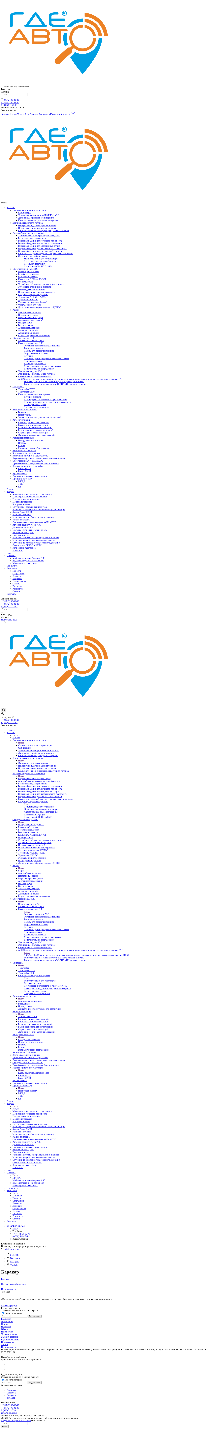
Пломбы (22, 443)
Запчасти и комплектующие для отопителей (39, 417)
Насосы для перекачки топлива (39, 351)
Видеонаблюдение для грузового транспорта (40, 241)
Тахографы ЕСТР (26, 389)
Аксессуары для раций (29, 328)
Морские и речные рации (30, 317)
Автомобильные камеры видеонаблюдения (39, 235)
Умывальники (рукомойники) (32, 302)
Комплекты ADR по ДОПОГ (32, 279)
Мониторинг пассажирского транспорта (32, 494)
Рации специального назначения (34, 335)
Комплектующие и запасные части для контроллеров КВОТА (54, 381)
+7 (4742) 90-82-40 (10, 100)
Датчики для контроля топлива (28, 223)
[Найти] (2, 98)
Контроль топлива (21, 504)
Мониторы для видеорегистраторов (41, 258)
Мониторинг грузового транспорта (30, 496)
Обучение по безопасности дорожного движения (36, 542)
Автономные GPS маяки (24, 450)
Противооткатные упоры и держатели (36, 292)
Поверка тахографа (22, 535)
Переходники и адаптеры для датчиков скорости (47, 402)
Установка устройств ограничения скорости (34, 540)
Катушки (28, 356)
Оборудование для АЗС (25, 338)
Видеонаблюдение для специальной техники (40, 251)
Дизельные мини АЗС (23, 527)
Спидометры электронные (37, 407)
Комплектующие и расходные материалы (38, 220)
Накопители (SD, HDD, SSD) (38, 266)
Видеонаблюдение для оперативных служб (39, 246)
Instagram (14, 1261)
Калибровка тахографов (24, 548)
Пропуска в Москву (23, 479)
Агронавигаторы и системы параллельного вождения (39, 458)
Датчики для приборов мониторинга (36, 218)
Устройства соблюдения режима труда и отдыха (41, 284)
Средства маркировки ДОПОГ (33, 294)
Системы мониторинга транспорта (30, 210)
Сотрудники (18, 573)
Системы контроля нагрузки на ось (30, 476)
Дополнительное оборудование (39, 368)
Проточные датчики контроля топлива (37, 228)
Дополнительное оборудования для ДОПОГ (39, 307)
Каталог (11, 207)
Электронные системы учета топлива (36, 374)
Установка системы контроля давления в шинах (36, 537)
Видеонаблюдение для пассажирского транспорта (42, 248)
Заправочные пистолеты (36, 353)
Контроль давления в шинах (26, 453)
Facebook (14, 1255)
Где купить (12, 566)
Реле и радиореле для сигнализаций (35, 430)
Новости (17, 571)
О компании (7, 1321)
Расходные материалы (24, 438)
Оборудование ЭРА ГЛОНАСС (28, 461)
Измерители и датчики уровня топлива (37, 225)
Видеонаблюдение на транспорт (28, 560)
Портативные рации (28, 315)
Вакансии (17, 576)
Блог (9, 553)
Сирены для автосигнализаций (33, 432)
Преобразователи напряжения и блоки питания (36, 463)
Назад (15, 735)
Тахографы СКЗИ (26, 392)
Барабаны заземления (28, 274)
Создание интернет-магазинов (16, 1420)
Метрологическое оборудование (33, 448)
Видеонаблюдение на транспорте (29, 233)
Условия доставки (9, 1337)
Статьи (4, 1324)
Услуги (10, 491)
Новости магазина (13, 1313)
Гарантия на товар (10, 1339)
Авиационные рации (28, 333)
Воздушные (24, 412)
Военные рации (26, 325)
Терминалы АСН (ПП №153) (32, 297)
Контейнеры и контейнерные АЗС (35, 376)
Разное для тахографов (35, 404)
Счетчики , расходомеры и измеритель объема (46, 358)
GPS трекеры (24, 212)
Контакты (11, 594)
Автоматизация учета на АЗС (27, 525)
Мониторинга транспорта (25, 563)
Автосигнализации (22, 420)
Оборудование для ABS (29, 305)
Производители (8, 1347)
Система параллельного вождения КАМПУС (34, 522)
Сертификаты (19, 581)
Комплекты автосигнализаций (33, 425)
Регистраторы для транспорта (32, 238)
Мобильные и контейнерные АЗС (29, 558)
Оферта (16, 591)
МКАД (21, 481)
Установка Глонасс (22, 514)
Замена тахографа (21, 519)
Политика (17, 586)
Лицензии (17, 578)
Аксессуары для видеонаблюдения (40, 261)
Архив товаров (20, 473)
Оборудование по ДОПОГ (26, 269)
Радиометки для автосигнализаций (35, 427)
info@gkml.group (9, 619)
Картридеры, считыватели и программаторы (45, 399)
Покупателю (7, 1331)
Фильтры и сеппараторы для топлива (42, 345)
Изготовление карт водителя (26, 499)
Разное (21, 445)
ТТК (20, 484)
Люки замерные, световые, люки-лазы (42, 366)
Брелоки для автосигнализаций (33, 422)
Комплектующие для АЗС (31, 343)
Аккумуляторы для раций (30, 320)
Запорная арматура (33, 361)
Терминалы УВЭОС (28, 299)
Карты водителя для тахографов (29, 466)
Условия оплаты (9, 1334)
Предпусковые (25, 415)
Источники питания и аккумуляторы (30, 455)
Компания (12, 568)
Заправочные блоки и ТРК (31, 340)
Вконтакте (15, 1258)
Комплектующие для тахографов (34, 394)
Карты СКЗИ (24, 471)
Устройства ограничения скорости (34, 287)
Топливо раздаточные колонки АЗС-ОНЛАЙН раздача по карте (55, 384)
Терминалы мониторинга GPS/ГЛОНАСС (38, 215)
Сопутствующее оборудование (33, 256)
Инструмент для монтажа (30, 440)
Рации (16, 310)
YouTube (14, 1265)
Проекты (11, 555)
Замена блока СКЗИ (22, 512)
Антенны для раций (28, 330)
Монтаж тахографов (22, 502)
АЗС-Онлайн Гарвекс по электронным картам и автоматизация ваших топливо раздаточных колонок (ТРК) (71, 379)
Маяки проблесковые (28, 271)
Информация (7, 1342)
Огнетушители (25, 281)
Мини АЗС (18, 550)
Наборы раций (25, 322)
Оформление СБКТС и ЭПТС (27, 545)
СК (19, 486)
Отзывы (16, 583)
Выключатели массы (28, 276)
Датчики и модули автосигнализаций (36, 435)
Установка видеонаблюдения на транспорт (33, 517)
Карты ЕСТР (24, 468)
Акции (10, 489)
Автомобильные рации (29, 312)
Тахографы (18, 386)
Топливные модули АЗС (30, 371)
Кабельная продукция (34, 264)
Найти (4, 1426)
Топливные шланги (33, 348)
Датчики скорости (33, 397)
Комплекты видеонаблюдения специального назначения (45, 253)
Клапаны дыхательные (35, 363)
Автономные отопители (25, 409)
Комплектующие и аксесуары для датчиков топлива (43, 230)
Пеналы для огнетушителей (31, 289)
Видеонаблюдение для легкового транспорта (40, 243)
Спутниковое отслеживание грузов (30, 507)
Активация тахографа (23, 532)
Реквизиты (18, 589)
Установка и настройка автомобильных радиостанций (39, 509)
